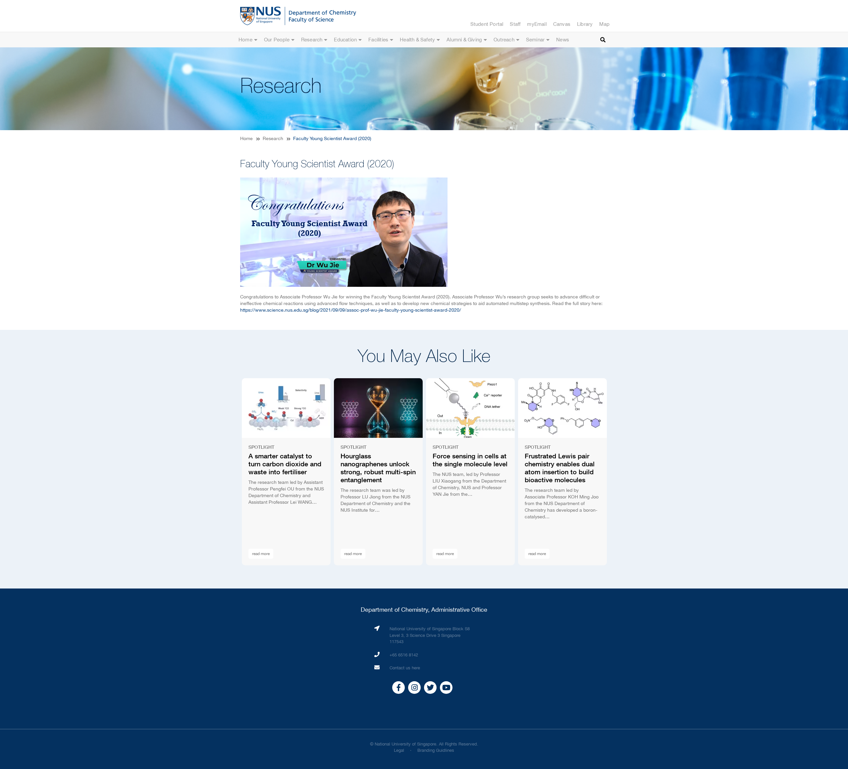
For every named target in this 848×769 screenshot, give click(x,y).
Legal (399, 750)
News (562, 39)
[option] (286, 471)
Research (312, 39)
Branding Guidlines (435, 750)
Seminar (535, 39)
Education (345, 39)
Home (245, 39)
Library (585, 24)
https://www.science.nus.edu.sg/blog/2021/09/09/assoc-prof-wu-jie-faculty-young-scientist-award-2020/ (350, 310)
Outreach (504, 39)
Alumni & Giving (464, 39)
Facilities (378, 39)
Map (604, 24)
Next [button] (621, 472)
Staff (515, 24)
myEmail (536, 24)
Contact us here (405, 667)
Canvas (561, 24)
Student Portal (487, 24)
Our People (277, 39)
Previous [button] (227, 472)
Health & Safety (417, 39)
